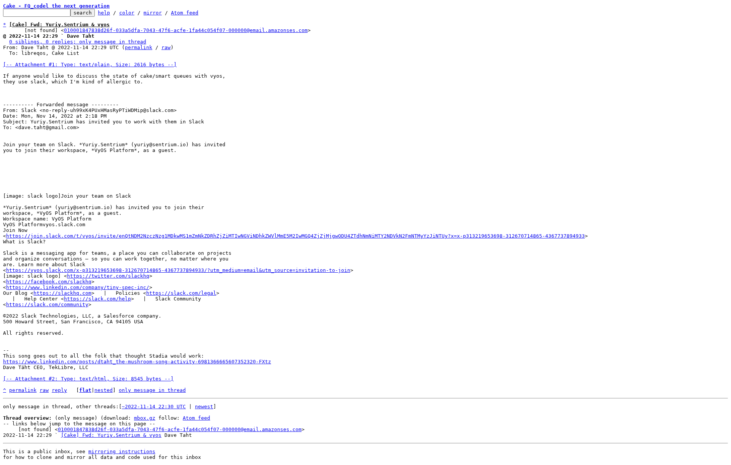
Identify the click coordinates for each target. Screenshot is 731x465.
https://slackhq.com (62, 293)
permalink (138, 47)
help (104, 13)
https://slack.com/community (47, 304)
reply (59, 390)
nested (103, 390)
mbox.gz (144, 418)
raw (166, 47)
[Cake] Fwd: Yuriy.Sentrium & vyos (111, 435)
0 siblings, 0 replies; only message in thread (77, 42)
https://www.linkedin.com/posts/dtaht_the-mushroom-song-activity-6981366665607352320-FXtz (137, 361)
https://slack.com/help (97, 299)
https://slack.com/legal (181, 293)
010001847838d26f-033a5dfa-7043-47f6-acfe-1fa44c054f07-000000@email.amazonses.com (186, 30)
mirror (153, 13)
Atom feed (184, 13)
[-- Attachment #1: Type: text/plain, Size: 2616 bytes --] (90, 64)
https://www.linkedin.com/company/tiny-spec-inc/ (77, 287)
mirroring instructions (121, 451)
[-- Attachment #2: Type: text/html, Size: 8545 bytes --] (88, 379)
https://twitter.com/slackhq (108, 276)
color (126, 13)
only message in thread (152, 390)
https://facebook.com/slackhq (48, 281)
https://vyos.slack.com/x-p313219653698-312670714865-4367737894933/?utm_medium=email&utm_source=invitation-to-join (178, 270)
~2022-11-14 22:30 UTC (154, 406)
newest (204, 406)
